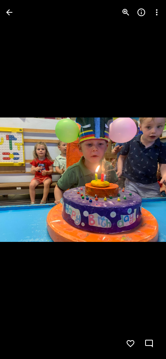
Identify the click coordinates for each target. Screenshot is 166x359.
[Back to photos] (9, 12)
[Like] (130, 343)
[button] (21, 179)
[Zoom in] (126, 12)
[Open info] (141, 12)
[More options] (156, 12)
